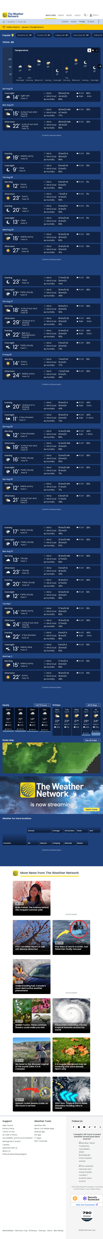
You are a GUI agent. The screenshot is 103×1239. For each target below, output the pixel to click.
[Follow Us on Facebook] (73, 1127)
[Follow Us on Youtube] (84, 1127)
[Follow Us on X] (100, 1127)
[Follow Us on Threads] (95, 1127)
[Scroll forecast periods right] (100, 66)
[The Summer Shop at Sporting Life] (94, 839)
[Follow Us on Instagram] (79, 1127)
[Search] (85, 15)
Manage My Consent (12, 1141)
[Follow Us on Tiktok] (89, 1127)
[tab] (89, 50)
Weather (11, 22)
